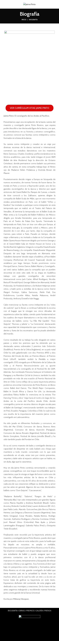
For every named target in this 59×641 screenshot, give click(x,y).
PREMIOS (30, 610)
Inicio (24, 20)
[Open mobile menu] (3, 4)
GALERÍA (39, 610)
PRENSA (47, 610)
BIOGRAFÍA (12, 610)
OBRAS (22, 610)
